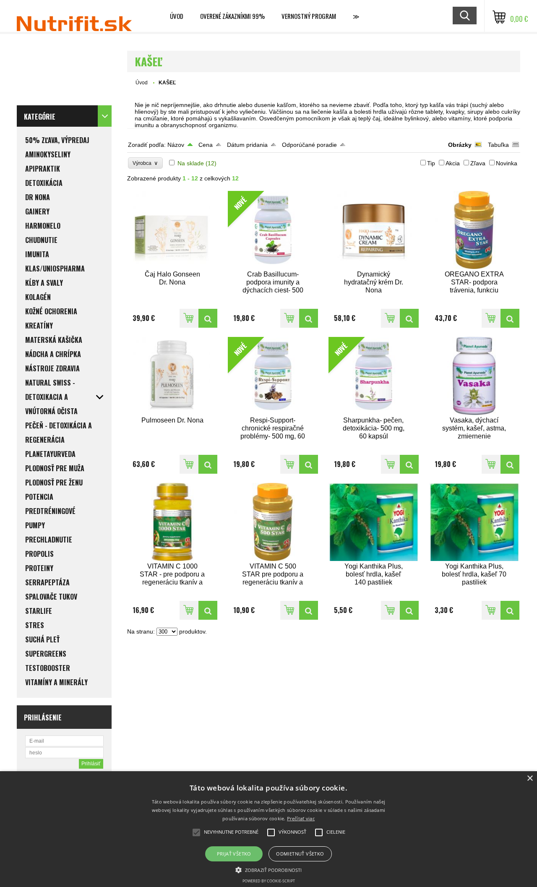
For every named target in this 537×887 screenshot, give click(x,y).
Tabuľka (498, 144)
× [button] (530, 778)
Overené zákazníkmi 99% (232, 16)
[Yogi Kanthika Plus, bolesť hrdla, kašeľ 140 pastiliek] (373, 522)
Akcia (453, 163)
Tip (431, 163)
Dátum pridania (247, 144)
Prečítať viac (301, 818)
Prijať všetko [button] (234, 853)
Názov (175, 144)
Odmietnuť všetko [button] (300, 853)
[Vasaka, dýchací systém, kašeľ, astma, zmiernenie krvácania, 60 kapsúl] (474, 376)
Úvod (176, 16)
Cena (205, 144)
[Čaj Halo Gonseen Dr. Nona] (172, 230)
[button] (268, 869)
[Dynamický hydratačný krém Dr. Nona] (373, 230)
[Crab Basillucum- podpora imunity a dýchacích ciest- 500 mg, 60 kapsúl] (308, 318)
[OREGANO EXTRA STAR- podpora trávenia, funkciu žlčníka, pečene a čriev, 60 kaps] (474, 230)
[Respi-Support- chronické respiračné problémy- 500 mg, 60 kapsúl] (308, 464)
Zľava (477, 163)
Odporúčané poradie (309, 144)
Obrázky (460, 144)
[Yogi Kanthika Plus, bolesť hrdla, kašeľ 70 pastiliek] (474, 522)
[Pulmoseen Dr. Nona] (172, 376)
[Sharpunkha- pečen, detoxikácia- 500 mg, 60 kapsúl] (409, 464)
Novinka (506, 163)
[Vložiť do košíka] (189, 318)
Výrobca (145, 163)
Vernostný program (309, 16)
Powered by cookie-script (268, 881)
